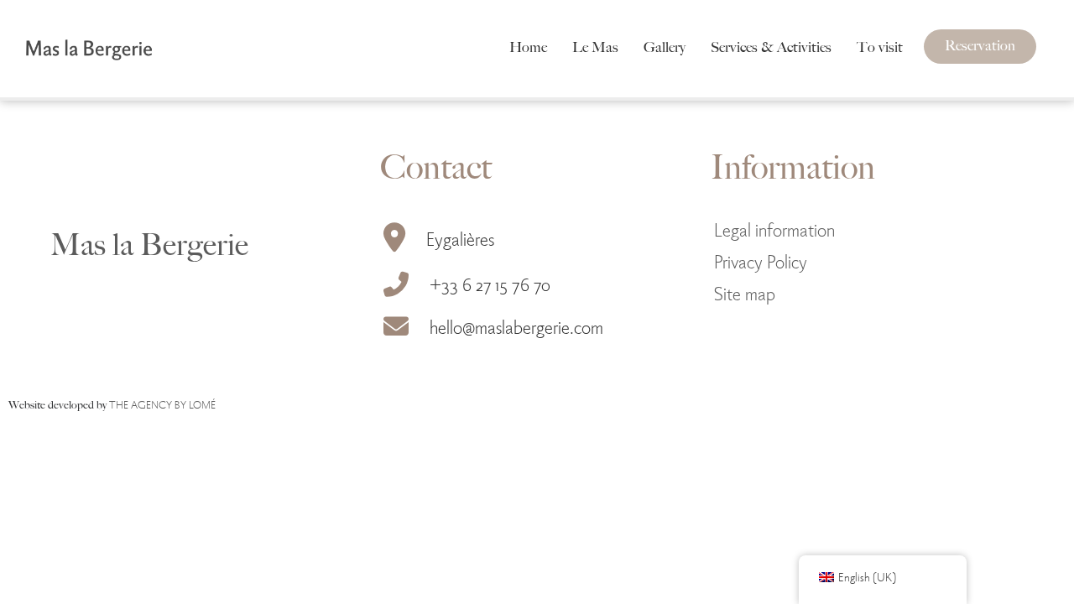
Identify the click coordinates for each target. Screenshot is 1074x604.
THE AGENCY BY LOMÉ (162, 404)
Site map (744, 292)
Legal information (774, 228)
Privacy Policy (760, 260)
